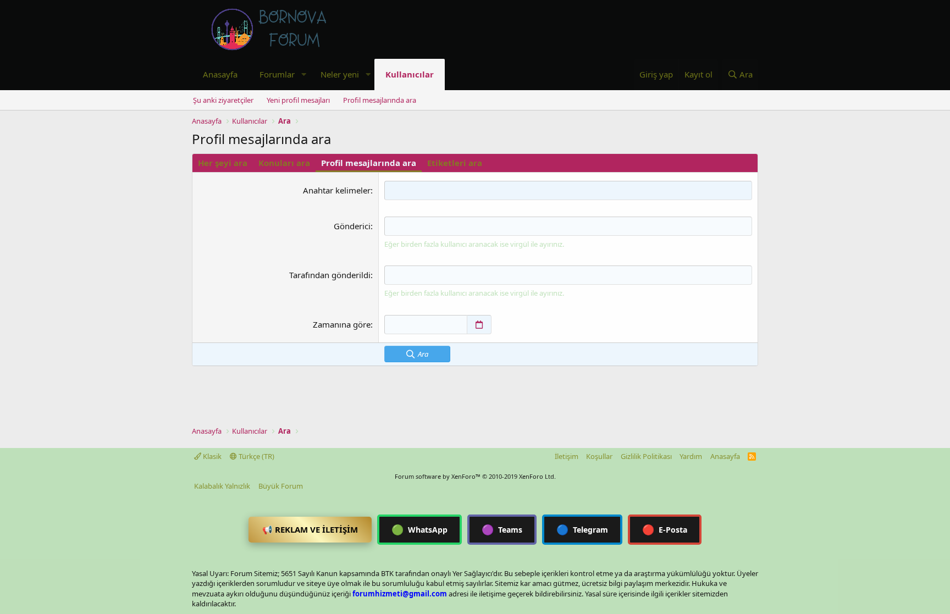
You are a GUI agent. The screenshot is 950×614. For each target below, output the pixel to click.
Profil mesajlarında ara (379, 100)
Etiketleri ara (454, 162)
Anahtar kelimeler (337, 190)
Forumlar (277, 74)
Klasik (211, 456)
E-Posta (664, 529)
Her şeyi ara (222, 162)
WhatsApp (419, 529)
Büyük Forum (280, 486)
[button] (303, 74)
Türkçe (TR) (255, 456)
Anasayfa (220, 74)
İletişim (566, 456)
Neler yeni (340, 74)
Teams (502, 529)
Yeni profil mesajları (298, 100)
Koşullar (599, 456)
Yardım (691, 456)
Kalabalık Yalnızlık (222, 486)
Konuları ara (284, 162)
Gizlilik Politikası (646, 456)
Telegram (582, 529)
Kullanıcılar (409, 74)
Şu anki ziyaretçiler (223, 100)
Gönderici (352, 225)
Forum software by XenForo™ (475, 476)
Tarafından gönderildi (330, 274)
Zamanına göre (342, 324)
